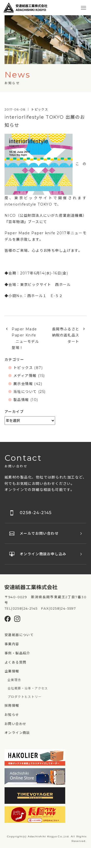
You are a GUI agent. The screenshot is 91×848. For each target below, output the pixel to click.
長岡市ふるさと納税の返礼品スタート (65, 335)
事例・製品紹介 (17, 653)
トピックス (23, 367)
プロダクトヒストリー (24, 697)
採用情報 (12, 705)
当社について (25, 391)
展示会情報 (23, 383)
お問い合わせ (15, 724)
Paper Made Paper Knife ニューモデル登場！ (25, 338)
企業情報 (12, 671)
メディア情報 (24, 375)
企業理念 (14, 680)
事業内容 (12, 644)
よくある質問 (15, 662)
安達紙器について (19, 635)
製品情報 (21, 399)
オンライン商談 (17, 733)
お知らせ (12, 715)
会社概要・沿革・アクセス (28, 688)
